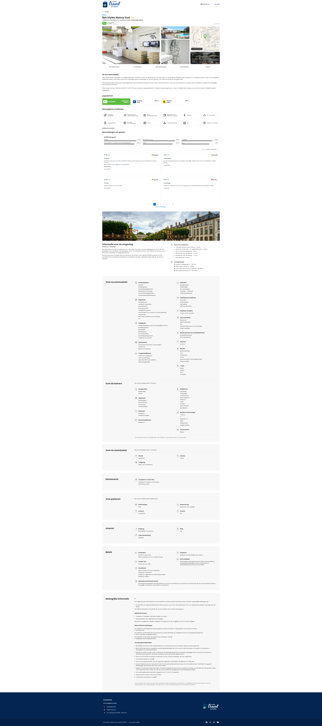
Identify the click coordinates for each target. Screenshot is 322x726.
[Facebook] (206, 722)
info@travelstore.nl (111, 710)
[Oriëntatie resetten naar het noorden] (217, 47)
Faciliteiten (138, 67)
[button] (205, 37)
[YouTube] (218, 722)
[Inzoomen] (217, 42)
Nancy (104, 15)
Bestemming (184, 67)
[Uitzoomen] (217, 45)
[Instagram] (214, 722)
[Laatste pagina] (172, 204)
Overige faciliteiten (108, 128)
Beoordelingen (161, 67)
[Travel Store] (210, 706)
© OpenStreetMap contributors (212, 50)
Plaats (208, 67)
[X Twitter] (210, 722)
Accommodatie (114, 67)
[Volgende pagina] (169, 204)
